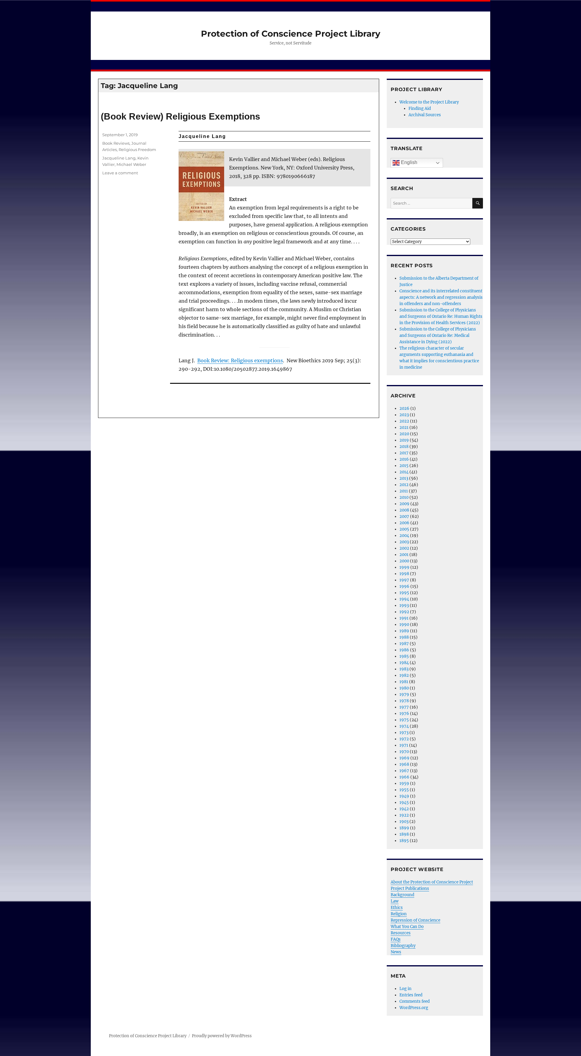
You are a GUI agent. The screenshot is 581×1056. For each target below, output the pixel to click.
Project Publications (410, 888)
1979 (404, 694)
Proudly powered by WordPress (222, 1035)
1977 (404, 707)
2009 (404, 503)
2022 (404, 421)
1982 (404, 675)
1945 (404, 802)
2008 (404, 510)
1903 (404, 821)
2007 (404, 516)
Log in (405, 988)
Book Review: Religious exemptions (240, 360)
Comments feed (414, 1001)
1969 (404, 758)
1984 (404, 662)
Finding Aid (420, 108)
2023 (404, 414)
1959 (404, 783)
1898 (404, 834)
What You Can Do (407, 926)
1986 (404, 650)
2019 (404, 440)
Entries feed (410, 995)
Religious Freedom (137, 149)
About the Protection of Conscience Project (432, 882)
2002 (404, 548)
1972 (404, 739)
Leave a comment (120, 172)
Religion (399, 913)
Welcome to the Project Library (429, 102)
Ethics (397, 907)
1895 (404, 840)
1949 (404, 796)
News (396, 952)
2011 (403, 491)
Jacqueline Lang (119, 158)
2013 (403, 478)
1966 (404, 777)
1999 (404, 567)
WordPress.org (413, 1007)
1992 (404, 611)
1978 (404, 700)
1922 (404, 815)
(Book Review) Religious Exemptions (180, 116)
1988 (404, 637)
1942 (404, 808)
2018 (404, 446)
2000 (404, 561)
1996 (404, 586)
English (408, 162)
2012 (404, 484)
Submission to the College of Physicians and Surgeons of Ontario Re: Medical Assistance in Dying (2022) (437, 335)
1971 (403, 745)
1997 (404, 580)
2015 (404, 465)
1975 (404, 719)
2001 (404, 554)
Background (402, 894)
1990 (404, 624)
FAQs (396, 939)
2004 (404, 535)
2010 (404, 497)
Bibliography (403, 945)
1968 (404, 764)
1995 (404, 592)
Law (395, 901)
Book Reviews (116, 143)
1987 (404, 643)
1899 (404, 828)
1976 (404, 713)
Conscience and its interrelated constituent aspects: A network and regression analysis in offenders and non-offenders (441, 297)
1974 (404, 726)
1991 (404, 618)
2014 (404, 472)
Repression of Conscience (415, 920)
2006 (404, 522)
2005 (404, 529)
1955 (404, 789)
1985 (404, 656)
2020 (404, 433)
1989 (404, 630)
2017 (404, 453)
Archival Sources (425, 114)
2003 (404, 541)
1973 (404, 732)
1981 (403, 681)
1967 (404, 770)
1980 (404, 688)
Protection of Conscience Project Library (290, 33)
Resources (401, 933)
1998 (404, 573)
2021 (404, 427)
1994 (404, 599)
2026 (404, 408)
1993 (404, 605)
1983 (404, 669)
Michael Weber (131, 164)
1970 (404, 751)
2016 (404, 459)
